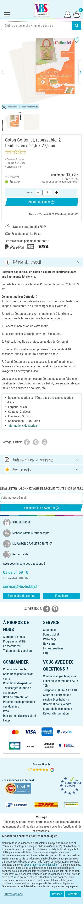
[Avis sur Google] (41, 767)
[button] (6, 72)
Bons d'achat (51, 634)
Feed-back (61, 596)
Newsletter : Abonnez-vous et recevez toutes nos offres (41, 489)
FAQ (45, 653)
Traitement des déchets (17, 651)
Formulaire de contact (21, 596)
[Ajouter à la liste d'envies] (76, 40)
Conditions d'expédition (17, 683)
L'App (6, 720)
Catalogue (49, 630)
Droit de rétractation (15, 697)
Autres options (13, 894)
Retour (7, 711)
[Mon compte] (67, 14)
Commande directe (15, 669)
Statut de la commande (57, 709)
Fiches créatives (53, 648)
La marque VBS (12, 646)
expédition (73, 181)
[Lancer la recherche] (76, 25)
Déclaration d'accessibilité (19, 716)
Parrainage (50, 639)
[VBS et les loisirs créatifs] (41, 9)
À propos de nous (14, 637)
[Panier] (76, 14)
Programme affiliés (15, 641)
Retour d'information (56, 713)
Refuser (57, 894)
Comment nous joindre (57, 704)
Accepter (73, 894)
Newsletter (50, 644)
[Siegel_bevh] (18, 788)
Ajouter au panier (39, 202)
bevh (32, 780)
